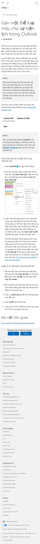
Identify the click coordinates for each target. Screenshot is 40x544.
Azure (4, 438)
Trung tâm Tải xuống (8, 379)
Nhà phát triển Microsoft (9, 466)
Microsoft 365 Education (9, 407)
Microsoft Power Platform (9, 484)
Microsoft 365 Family (8, 359)
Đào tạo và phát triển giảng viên (11, 414)
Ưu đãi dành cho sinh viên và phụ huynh (13, 418)
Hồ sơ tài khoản (7, 376)
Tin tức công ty (7, 508)
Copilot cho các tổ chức (9, 345)
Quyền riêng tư (19, 533)
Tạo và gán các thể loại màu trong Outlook (17, 323)
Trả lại (4, 383)
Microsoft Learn (7, 470)
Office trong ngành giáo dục (10, 411)
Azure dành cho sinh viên (9, 421)
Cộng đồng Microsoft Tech (10, 477)
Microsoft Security (7, 435)
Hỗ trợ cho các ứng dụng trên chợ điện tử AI (15, 473)
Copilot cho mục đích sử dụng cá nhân (13, 348)
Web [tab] (5, 126)
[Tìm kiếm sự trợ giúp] (8, 3)
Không (26, 333)
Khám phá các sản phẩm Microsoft (12, 355)
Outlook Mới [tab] (8, 118)
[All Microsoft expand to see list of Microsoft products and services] (2, 3)
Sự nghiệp (5, 501)
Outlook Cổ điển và (10, 147)
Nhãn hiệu (5, 537)
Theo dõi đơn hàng (8, 387)
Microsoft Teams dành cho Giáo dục (12, 404)
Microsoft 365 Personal (9, 362)
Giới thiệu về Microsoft (9, 504)
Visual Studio (6, 491)
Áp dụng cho (7, 39)
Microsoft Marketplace (9, 480)
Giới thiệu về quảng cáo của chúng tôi (20, 537)
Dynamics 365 (6, 442)
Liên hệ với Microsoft (8, 533)
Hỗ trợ (4, 8)
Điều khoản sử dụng (30, 533)
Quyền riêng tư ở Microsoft (10, 512)
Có (13, 333)
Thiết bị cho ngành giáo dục (10, 400)
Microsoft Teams (7, 456)
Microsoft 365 (6, 352)
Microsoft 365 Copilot (8, 453)
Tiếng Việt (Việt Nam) (12, 521)
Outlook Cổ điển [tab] (23, 118)
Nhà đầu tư (6, 515)
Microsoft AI (6, 431)
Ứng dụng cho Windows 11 (10, 366)
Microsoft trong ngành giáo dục (11, 397)
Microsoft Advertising (8, 449)
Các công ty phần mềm (9, 487)
